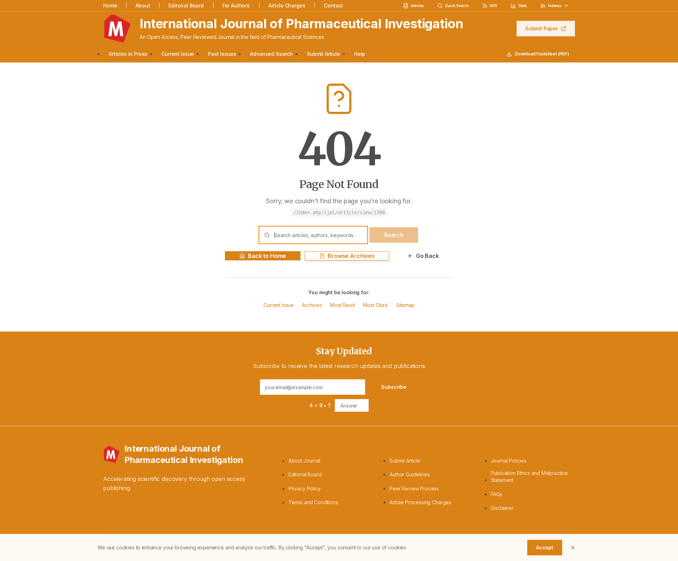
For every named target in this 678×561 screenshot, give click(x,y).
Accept (544, 547)
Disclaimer (502, 508)
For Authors (236, 5)
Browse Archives (351, 255)
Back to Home (267, 255)
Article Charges (286, 5)
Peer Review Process (414, 488)
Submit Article (323, 54)
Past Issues (222, 54)
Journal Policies (509, 461)
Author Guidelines (409, 474)
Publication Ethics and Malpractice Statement (529, 476)
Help (359, 54)
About (143, 5)
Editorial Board (186, 5)
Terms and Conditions (313, 502)
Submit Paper (541, 28)
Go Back (427, 255)
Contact (333, 5)
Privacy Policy (305, 488)
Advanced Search (271, 54)
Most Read (342, 305)
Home (110, 5)
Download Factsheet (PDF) (542, 53)
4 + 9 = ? (320, 405)
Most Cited (375, 305)
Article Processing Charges (420, 502)
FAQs (496, 494)
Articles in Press (128, 54)
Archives (312, 305)
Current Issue (177, 54)
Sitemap (405, 305)
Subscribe (393, 387)
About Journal (304, 461)
